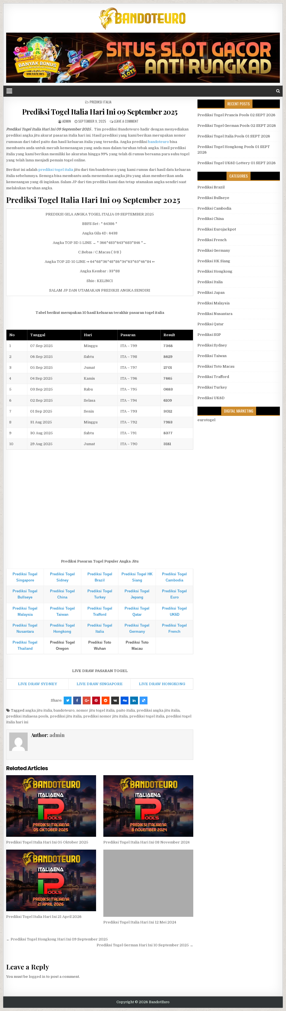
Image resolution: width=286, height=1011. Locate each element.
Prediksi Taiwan (212, 356)
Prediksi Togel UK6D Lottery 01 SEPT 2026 (236, 163)
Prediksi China (210, 219)
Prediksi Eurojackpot (216, 229)
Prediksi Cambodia (214, 208)
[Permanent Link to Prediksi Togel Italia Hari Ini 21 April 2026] (51, 880)
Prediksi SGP (209, 335)
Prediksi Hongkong (214, 271)
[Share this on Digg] (124, 700)
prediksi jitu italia (66, 716)
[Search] (278, 91)
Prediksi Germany (213, 250)
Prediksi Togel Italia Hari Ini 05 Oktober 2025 (47, 842)
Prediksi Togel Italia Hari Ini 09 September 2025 (100, 112)
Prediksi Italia (100, 102)
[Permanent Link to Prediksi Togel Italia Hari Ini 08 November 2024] (148, 806)
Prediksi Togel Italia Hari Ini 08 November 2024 (146, 842)
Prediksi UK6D (211, 398)
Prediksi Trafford (213, 377)
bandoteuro (158, 142)
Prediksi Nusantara (214, 314)
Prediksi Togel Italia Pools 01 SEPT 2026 (233, 136)
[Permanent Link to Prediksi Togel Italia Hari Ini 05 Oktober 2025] (51, 806)
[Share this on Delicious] (143, 700)
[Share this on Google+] (86, 700)
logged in (37, 976)
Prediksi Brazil (211, 187)
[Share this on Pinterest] (96, 700)
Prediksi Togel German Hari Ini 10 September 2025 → (145, 945)
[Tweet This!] (68, 700)
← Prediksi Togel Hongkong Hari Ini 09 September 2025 (57, 939)
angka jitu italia (38, 710)
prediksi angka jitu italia (158, 710)
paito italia (125, 710)
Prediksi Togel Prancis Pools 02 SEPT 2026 (236, 115)
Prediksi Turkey (212, 387)
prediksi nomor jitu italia (105, 716)
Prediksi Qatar (210, 324)
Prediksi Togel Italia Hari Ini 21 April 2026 (44, 917)
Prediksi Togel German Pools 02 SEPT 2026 (236, 125)
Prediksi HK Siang (213, 261)
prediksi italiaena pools (27, 716)
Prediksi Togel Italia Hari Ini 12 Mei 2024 (139, 922)
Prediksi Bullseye (213, 198)
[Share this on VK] (115, 700)
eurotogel (206, 420)
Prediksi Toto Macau (215, 366)
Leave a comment (126, 121)
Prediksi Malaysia (213, 303)
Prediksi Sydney (212, 345)
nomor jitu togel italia (95, 710)
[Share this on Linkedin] (134, 700)
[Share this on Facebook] (77, 700)
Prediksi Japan (211, 292)
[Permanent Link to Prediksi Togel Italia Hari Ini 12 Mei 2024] (148, 883)
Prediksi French (212, 240)
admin (66, 121)
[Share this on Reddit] (105, 700)
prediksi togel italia (55, 170)
